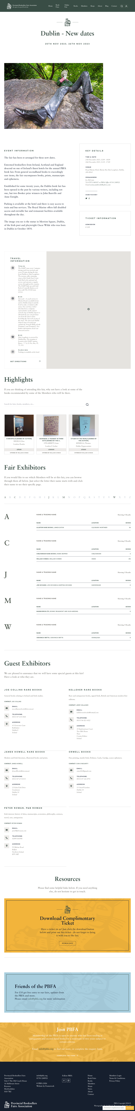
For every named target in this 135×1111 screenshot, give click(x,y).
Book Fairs (57, 6)
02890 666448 (17, 839)
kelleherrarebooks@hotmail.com (87, 712)
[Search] (122, 6)
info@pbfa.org (35, 999)
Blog (106, 6)
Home (50, 6)
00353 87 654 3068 (19, 717)
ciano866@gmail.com (84, 771)
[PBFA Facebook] (64, 1080)
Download (67, 943)
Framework (49, 1086)
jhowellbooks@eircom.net (20, 771)
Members (84, 6)
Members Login (115, 1076)
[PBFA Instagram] (68, 1080)
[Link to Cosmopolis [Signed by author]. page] (19, 425)
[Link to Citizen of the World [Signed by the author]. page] (83, 425)
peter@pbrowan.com (19, 831)
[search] (87, 404)
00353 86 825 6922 (83, 720)
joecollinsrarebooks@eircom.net (23, 709)
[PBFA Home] (20, 1104)
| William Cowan (49, 559)
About (100, 6)
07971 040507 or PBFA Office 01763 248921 (104, 182)
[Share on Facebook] (89, 198)
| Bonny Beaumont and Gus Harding (57, 611)
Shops (93, 6)
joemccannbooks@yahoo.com (100, 185)
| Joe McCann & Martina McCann (54, 585)
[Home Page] (22, 6)
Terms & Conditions (117, 1078)
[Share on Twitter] (86, 198)
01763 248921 (42, 1078)
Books (76, 6)
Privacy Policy (114, 1081)
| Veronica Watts (49, 637)
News (90, 1089)
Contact (114, 6)
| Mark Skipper (52, 554)
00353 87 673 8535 (19, 779)
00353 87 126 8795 (83, 779)
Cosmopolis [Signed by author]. (19, 439)
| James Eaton (50, 527)
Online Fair (67, 6)
